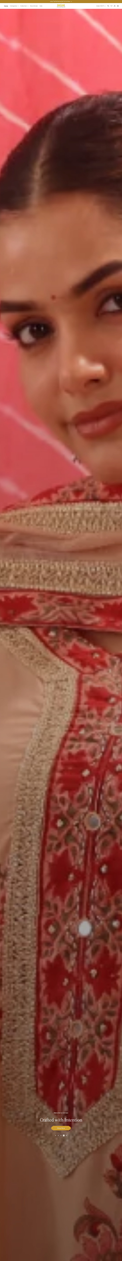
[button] (14, 6)
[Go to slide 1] (55, 1135)
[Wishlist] (111, 6)
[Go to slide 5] (66, 1135)
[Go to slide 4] (63, 1135)
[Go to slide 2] (58, 1135)
